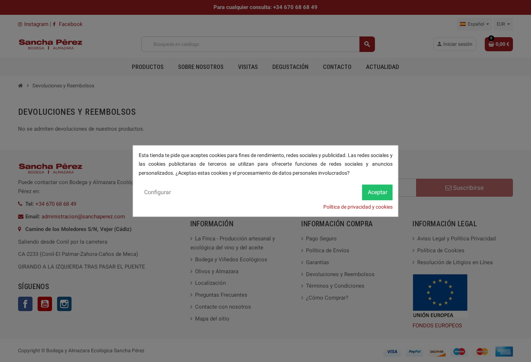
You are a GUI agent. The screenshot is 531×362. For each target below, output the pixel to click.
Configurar (157, 192)
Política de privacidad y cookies (358, 207)
